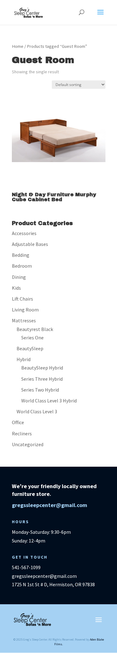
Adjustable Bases (30, 244)
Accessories (24, 233)
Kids (16, 288)
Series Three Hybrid (42, 379)
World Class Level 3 (37, 411)
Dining (19, 277)
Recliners (22, 433)
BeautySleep (30, 348)
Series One (32, 337)
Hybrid (24, 359)
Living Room (25, 309)
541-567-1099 (26, 567)
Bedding (20, 255)
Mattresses (24, 320)
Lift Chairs (22, 299)
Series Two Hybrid (40, 390)
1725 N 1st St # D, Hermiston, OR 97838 (53, 584)
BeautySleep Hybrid (42, 368)
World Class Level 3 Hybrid (49, 400)
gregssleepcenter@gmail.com (49, 505)
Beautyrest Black (35, 329)
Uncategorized (27, 444)
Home (17, 46)
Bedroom (22, 266)
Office (18, 422)
